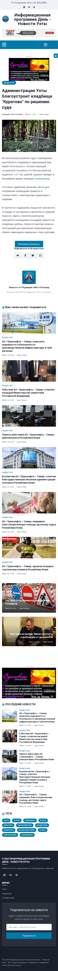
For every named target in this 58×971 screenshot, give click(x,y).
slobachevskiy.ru (15, 965)
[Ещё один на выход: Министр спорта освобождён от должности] (29, 631)
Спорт (43, 830)
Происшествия (27, 830)
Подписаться (29, 935)
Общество (9, 83)
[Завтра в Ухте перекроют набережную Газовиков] (29, 598)
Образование (25, 825)
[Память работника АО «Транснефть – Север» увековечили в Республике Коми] (29, 416)
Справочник (10, 835)
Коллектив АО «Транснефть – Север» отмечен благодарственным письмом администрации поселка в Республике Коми (29, 479)
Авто (6, 820)
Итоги (43, 820)
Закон (17, 820)
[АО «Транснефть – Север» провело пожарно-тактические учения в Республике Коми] (29, 547)
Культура (8, 825)
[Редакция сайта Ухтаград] (29, 283)
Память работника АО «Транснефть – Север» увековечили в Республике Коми (36, 757)
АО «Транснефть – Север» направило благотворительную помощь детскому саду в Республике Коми (29, 524)
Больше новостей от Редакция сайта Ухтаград (28, 292)
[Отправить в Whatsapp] (40, 255)
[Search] (45, 45)
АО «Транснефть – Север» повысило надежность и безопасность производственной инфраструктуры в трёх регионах (37, 717)
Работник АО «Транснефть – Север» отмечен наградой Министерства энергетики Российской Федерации (28, 392)
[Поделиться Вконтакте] (17, 255)
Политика (9, 830)
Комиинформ (42, 178)
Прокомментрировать (29, 244)
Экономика (27, 835)
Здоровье (30, 820)
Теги (4, 889)
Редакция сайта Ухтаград (12, 114)
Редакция (7, 893)
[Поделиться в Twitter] (33, 255)
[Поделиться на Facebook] (25, 255)
